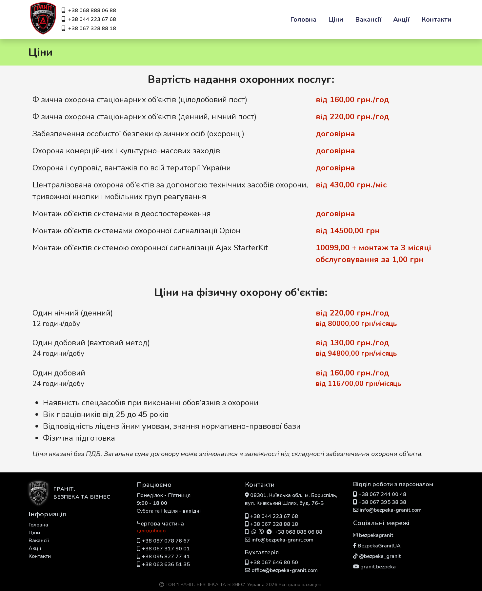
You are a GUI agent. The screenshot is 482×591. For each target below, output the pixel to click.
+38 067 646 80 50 (274, 562)
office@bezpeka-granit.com (284, 570)
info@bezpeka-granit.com (282, 539)
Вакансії (368, 19)
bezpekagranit (376, 535)
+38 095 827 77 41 (166, 556)
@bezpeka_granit (380, 556)
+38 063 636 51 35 (166, 564)
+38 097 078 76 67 (166, 540)
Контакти (436, 19)
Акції (401, 19)
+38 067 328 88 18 (92, 28)
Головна (303, 19)
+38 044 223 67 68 (92, 19)
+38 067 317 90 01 (166, 548)
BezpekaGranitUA (379, 545)
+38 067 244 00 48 (382, 494)
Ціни (335, 19)
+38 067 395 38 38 (382, 502)
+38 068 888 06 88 (92, 10)
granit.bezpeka (378, 566)
